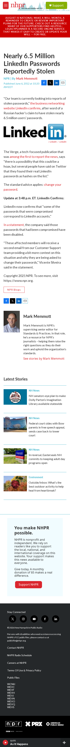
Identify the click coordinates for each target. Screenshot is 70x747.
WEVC (11, 687)
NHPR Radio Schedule (19, 655)
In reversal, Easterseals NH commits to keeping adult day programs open (47, 458)
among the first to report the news (34, 157)
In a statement (14, 225)
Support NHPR (28, 584)
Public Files (13, 677)
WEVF (10, 689)
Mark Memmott (27, 78)
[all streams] (65, 742)
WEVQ (11, 704)
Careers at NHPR (16, 662)
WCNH (11, 684)
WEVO (11, 701)
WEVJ (10, 695)
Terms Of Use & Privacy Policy (24, 670)
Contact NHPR (15, 647)
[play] (5, 742)
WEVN (11, 698)
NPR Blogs (14, 289)
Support (58, 5)
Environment (36, 477)
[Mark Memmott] (12, 321)
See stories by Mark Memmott (43, 359)
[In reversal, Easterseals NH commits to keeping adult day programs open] (15, 456)
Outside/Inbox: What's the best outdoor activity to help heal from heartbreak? (46, 486)
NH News (34, 390)
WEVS (10, 707)
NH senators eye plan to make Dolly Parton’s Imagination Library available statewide (47, 399)
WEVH (11, 692)
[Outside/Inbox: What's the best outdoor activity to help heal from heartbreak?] (15, 483)
